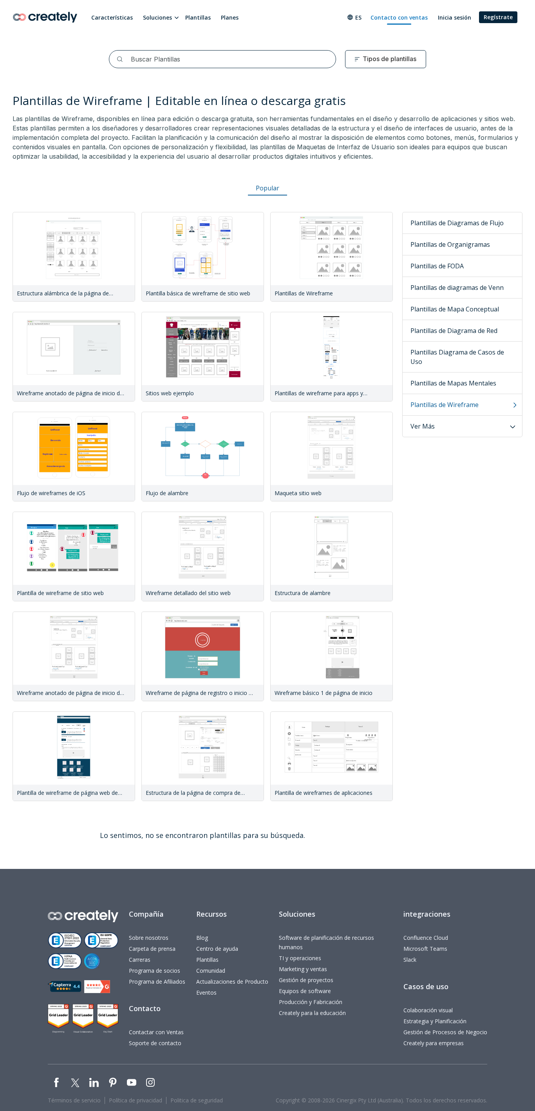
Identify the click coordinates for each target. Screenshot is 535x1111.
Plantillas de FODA (437, 266)
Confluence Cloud (425, 937)
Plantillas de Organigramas (450, 244)
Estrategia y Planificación (434, 1021)
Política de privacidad (135, 1100)
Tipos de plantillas (389, 59)
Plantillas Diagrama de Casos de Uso (457, 357)
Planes (230, 17)
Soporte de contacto (155, 1043)
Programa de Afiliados (157, 981)
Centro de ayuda (217, 948)
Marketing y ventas (303, 969)
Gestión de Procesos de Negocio (445, 1032)
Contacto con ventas (399, 17)
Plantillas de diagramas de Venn (457, 287)
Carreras (139, 959)
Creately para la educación (312, 1013)
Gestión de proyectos (306, 980)
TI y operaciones (300, 958)
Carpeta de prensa (152, 948)
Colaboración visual (428, 1010)
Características (112, 17)
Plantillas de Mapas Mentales (453, 383)
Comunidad (210, 970)
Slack (409, 959)
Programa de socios (154, 970)
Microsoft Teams (425, 948)
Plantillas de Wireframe (444, 404)
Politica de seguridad (196, 1100)
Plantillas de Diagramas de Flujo (457, 223)
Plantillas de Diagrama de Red (453, 330)
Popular (267, 188)
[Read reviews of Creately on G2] (97, 986)
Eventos (206, 992)
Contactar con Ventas (156, 1032)
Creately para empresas (433, 1043)
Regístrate (498, 17)
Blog (202, 937)
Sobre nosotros (148, 937)
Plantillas (198, 17)
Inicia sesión (454, 17)
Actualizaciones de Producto (232, 981)
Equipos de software (305, 991)
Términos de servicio (74, 1100)
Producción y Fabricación (310, 1002)
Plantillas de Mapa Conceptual (454, 309)
